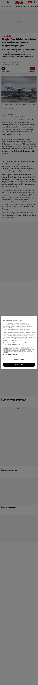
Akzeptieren (19, 364)
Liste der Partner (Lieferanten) (10, 354)
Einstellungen (19, 359)
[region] (19, 342)
